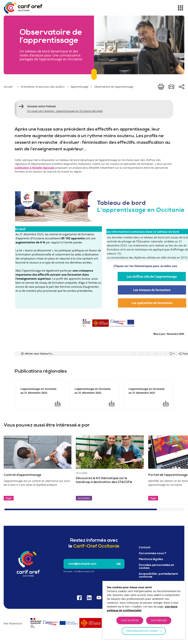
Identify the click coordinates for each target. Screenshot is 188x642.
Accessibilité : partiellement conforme (158, 575)
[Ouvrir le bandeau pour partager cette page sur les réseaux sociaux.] (181, 87)
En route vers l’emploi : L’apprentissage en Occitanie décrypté (65, 111)
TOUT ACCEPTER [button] (129, 620)
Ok (118, 564)
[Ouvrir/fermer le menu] (180, 8)
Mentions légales (151, 559)
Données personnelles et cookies (156, 567)
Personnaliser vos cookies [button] (142, 630)
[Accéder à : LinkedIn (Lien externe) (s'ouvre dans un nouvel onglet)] (89, 598)
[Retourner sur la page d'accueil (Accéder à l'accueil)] (28, 564)
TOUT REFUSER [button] (159, 620)
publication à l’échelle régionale (34, 167)
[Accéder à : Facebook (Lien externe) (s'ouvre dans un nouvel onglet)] (79, 598)
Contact (145, 547)
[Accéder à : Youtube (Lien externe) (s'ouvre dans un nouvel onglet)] (99, 598)
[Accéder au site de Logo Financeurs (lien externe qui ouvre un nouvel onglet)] (66, 628)
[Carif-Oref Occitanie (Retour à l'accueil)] (23, 8)
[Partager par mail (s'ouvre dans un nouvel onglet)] (171, 87)
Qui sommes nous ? (152, 553)
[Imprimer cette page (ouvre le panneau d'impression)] (161, 87)
